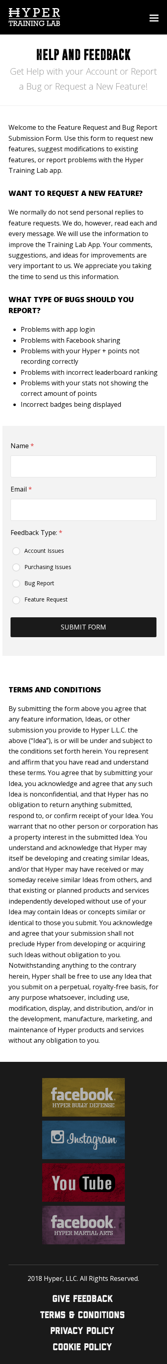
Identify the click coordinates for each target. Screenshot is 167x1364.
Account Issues (44, 550)
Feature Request (46, 599)
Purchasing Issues (47, 567)
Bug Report (39, 583)
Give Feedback (82, 1299)
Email (21, 489)
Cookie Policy (82, 1347)
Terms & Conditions (82, 1315)
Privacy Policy (82, 1331)
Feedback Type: (36, 532)
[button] (154, 17)
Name (22, 446)
